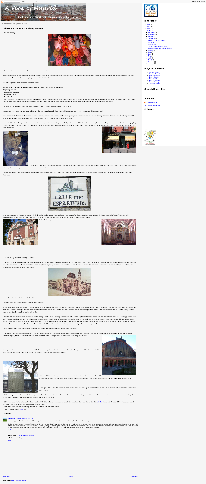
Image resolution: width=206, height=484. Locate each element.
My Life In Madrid (154, 74)
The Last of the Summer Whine (157, 46)
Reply (9, 430)
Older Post (135, 476)
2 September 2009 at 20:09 (24, 418)
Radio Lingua (153, 79)
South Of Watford (154, 80)
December (151, 32)
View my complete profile (152, 105)
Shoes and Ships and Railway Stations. (24, 28)
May (149, 56)
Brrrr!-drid (151, 42)
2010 (148, 28)
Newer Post (6, 476)
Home (71, 476)
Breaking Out (152, 44)
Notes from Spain (154, 75)
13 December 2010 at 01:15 (25, 435)
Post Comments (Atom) (18, 480)
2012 (148, 24)
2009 (148, 30)
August (150, 50)
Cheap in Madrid (154, 72)
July (149, 52)
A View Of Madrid (152, 102)
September (151, 38)
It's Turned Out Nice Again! (156, 40)
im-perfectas (152, 93)
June (150, 54)
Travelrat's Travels (154, 83)
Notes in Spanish (154, 77)
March (150, 60)
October (151, 36)
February (151, 62)
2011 (148, 26)
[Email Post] (24, 409)
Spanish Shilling (154, 82)
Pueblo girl (11, 418)
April (149, 58)
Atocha (99, 402)
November (151, 34)
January (151, 64)
